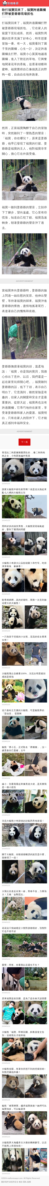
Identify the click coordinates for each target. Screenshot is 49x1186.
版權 (29, 1182)
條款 (20, 1182)
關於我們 (5, 1182)
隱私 (25, 1182)
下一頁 (24, 442)
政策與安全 (13, 1182)
